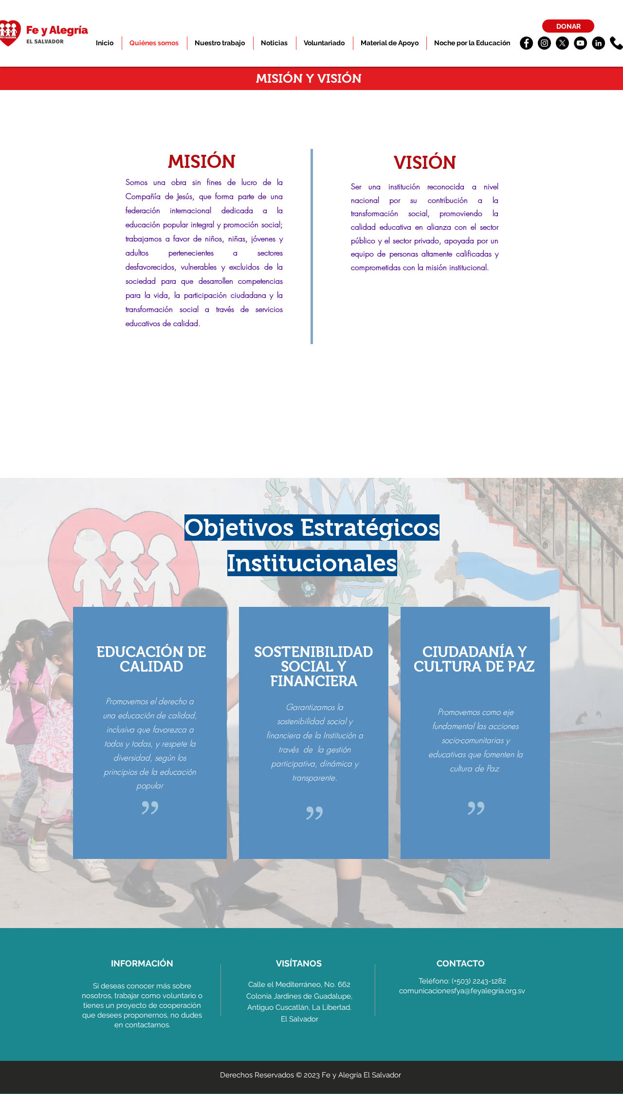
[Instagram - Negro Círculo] (544, 43)
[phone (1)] (616, 43)
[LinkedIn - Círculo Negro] (598, 43)
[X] (562, 43)
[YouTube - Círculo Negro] (580, 43)
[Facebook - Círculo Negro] (526, 43)
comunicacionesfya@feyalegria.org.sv (462, 990)
